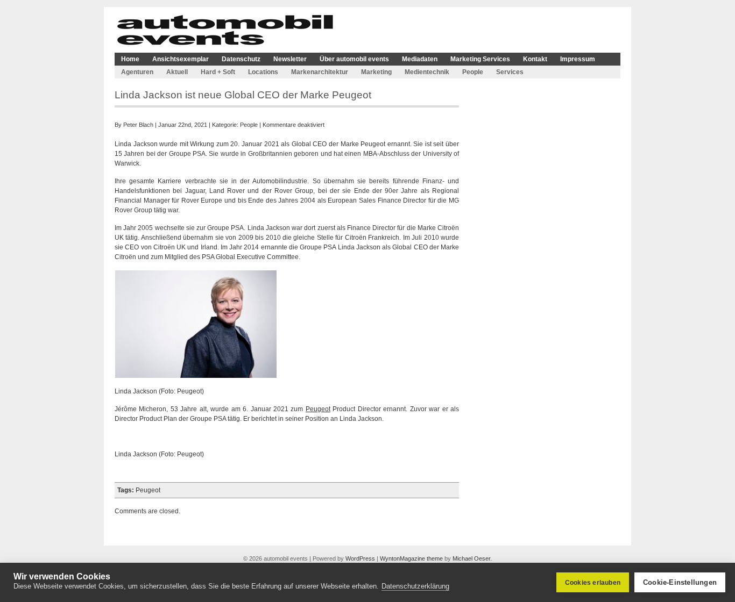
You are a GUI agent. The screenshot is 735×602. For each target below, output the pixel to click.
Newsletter (290, 59)
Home (130, 59)
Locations (263, 72)
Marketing (376, 72)
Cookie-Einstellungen (680, 582)
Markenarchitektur (319, 72)
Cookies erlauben (592, 582)
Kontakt (535, 59)
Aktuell (177, 72)
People (472, 72)
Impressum (577, 59)
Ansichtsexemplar (180, 59)
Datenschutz (241, 59)
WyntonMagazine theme (411, 558)
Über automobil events (354, 59)
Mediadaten (419, 59)
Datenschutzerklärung (415, 586)
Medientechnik (427, 72)
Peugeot (318, 409)
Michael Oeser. (472, 558)
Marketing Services (480, 59)
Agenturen (137, 72)
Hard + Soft (218, 72)
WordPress (360, 558)
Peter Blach (138, 124)
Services (510, 72)
